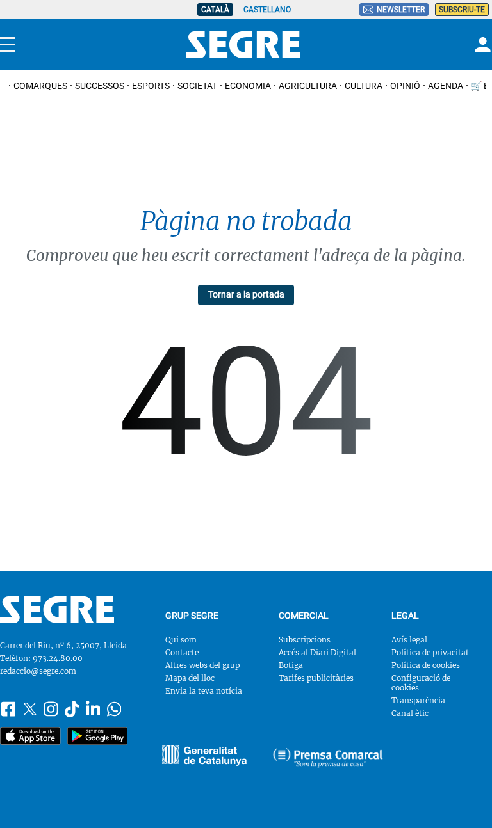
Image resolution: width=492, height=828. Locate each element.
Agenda (445, 86)
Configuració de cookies (420, 682)
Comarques (40, 86)
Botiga (291, 665)
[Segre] (243, 44)
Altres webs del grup (202, 665)
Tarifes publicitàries (316, 678)
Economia (248, 86)
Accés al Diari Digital (317, 652)
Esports (151, 86)
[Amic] (204, 755)
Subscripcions (305, 639)
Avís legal (409, 639)
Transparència (418, 700)
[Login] (481, 44)
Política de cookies (425, 665)
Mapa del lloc (190, 678)
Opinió (405, 86)
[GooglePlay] (97, 736)
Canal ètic (410, 713)
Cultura (363, 86)
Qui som (181, 639)
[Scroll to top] (463, 799)
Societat (197, 86)
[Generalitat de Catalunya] (328, 757)
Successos (99, 86)
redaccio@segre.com (38, 671)
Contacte (182, 652)
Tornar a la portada (246, 294)
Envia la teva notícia (203, 691)
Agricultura (308, 86)
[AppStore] (30, 736)
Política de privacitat (430, 652)
